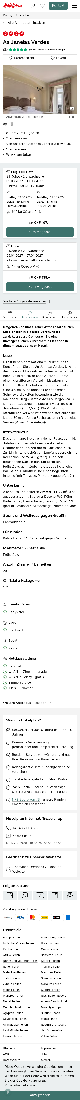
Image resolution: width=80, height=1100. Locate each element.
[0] (42, 6)
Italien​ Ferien (11, 966)
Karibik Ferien (12, 949)
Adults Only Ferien (53, 937)
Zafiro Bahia (49, 1036)
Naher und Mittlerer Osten (20, 961)
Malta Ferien (11, 990)
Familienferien (12, 1036)
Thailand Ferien (51, 966)
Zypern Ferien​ (12, 984)
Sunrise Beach (50, 1013)
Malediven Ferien (14, 972)
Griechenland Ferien (16, 1007)
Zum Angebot (40, 232)
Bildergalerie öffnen (72, 109)
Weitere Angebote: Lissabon (24, 702)
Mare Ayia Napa (51, 1007)
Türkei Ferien (11, 978)
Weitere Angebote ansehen (24, 301)
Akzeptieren (40, 1095)
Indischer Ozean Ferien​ (18, 943)
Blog (55, 895)
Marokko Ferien (51, 984)
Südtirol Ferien (50, 990)
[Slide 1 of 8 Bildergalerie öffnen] (40, 89)
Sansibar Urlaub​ (51, 955)
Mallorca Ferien (13, 995)
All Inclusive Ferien (15, 1024)
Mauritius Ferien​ (51, 972)
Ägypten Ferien (13, 1013)
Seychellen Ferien (15, 1019)
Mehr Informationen (20, 1085)
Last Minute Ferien (15, 1030)
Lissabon (24, 15)
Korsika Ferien (50, 961)
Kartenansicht (23, 57)
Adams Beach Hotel (54, 1001)
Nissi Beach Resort (53, 995)
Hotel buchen (50, 943)
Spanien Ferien (51, 978)
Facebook (10, 895)
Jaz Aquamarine (51, 1030)
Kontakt (58, 6)
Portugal (8, 15)
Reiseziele (12, 929)
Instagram (25, 895)
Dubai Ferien (11, 1001)
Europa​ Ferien (12, 937)
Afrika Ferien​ (11, 955)
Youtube (40, 895)
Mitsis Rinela (49, 1019)
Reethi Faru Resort (53, 1024)
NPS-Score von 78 (26, 799)
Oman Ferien (49, 949)
